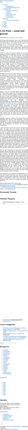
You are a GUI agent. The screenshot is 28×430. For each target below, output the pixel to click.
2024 (4, 385)
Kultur (4, 362)
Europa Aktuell (10, 17)
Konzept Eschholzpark (11, 10)
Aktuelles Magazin (7, 415)
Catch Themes (14, 429)
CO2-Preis (6, 53)
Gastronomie (6, 356)
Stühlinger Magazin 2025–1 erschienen (12, 333)
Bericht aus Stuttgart (11, 14)
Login (4, 24)
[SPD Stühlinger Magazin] (7, 0)
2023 (4, 386)
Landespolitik (6, 363)
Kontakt (5, 25)
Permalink (12, 186)
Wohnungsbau (6, 372)
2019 (4, 392)
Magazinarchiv (10, 6)
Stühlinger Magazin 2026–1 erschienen (12, 330)
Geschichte (6, 359)
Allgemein (5, 349)
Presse (4, 21)
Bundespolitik (3, 184)
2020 (4, 390)
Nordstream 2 (19, 54)
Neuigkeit (5, 365)
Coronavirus (6, 352)
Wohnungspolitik (7, 373)
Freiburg (5, 355)
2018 (4, 393)
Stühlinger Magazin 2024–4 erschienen (12, 339)
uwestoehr (20, 37)
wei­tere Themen (7, 321)
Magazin (5, 4)
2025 (4, 383)
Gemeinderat (6, 358)
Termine (5, 23)
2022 (4, 388)
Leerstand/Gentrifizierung (12, 20)
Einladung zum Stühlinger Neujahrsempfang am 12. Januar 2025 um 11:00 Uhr (15, 337)
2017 (4, 395)
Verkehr (14, 184)
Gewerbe (5, 361)
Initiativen (5, 18)
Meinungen (9, 13)
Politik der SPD (7, 9)
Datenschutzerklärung (8, 419)
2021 (4, 389)
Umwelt (9, 184)
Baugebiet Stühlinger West (12, 7)
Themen (8, 11)
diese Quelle (7, 104)
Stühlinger (5, 368)
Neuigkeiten (6, 414)
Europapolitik (6, 354)
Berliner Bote (9, 16)
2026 (4, 382)
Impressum (5, 418)
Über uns (5, 27)
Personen (5, 366)
